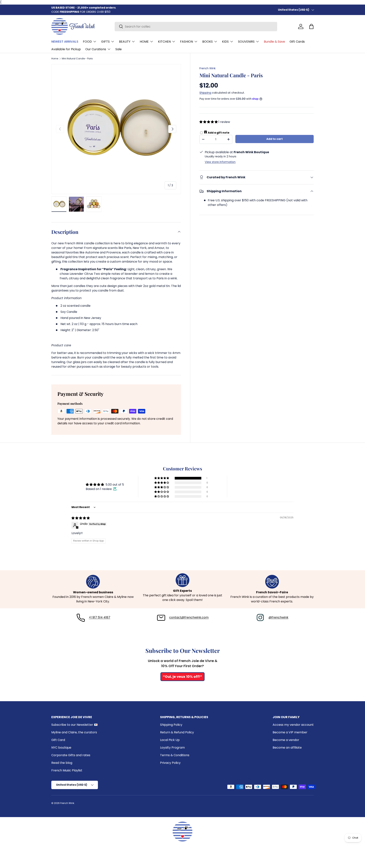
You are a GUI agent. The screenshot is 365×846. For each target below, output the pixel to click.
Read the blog (61, 763)
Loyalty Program (172, 747)
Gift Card (58, 740)
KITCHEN (164, 41)
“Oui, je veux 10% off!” (182, 676)
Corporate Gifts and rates (70, 755)
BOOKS (207, 41)
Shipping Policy (171, 725)
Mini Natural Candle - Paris (77, 58)
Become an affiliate (287, 747)
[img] (80, 518)
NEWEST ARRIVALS (64, 41)
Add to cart (274, 139)
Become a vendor (286, 740)
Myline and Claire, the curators (74, 732)
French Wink (207, 68)
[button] (311, 26)
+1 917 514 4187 (99, 617)
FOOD (87, 41)
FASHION (186, 41)
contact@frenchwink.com (189, 617)
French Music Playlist (66, 770)
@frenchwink (278, 617)
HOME (144, 41)
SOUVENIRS (246, 41)
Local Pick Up (170, 740)
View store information (220, 162)
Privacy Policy (170, 763)
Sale (118, 49)
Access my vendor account (293, 725)
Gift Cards (297, 41)
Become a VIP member (290, 732)
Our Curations (95, 49)
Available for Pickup (66, 49)
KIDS (225, 41)
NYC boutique (61, 747)
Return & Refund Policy (177, 732)
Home (54, 58)
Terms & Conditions (174, 755)
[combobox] (196, 26)
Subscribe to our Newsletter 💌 (74, 725)
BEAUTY (124, 41)
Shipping (205, 93)
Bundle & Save (274, 41)
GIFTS (105, 41)
